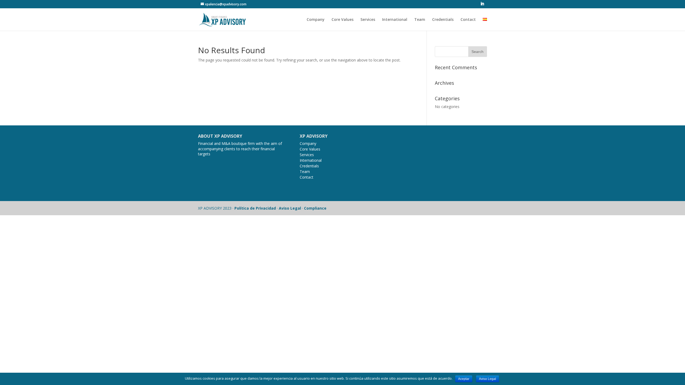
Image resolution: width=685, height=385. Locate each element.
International (394, 20)
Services (367, 20)
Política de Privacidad (255, 208)
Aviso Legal (290, 208)
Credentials (443, 20)
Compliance (315, 208)
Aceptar (463, 379)
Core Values (342, 20)
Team (419, 20)
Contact (468, 20)
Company (316, 20)
